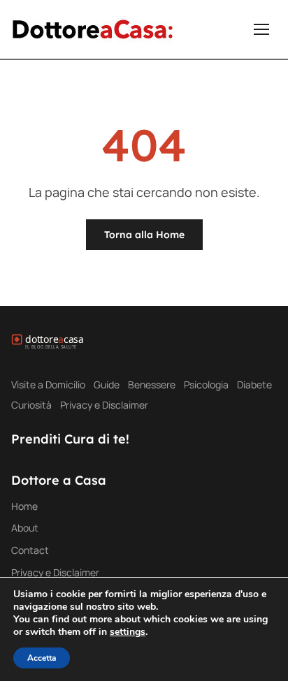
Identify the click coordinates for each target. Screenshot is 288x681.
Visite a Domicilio (48, 384)
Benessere (151, 384)
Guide (107, 384)
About (24, 527)
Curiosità (31, 404)
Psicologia (206, 384)
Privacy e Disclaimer (104, 404)
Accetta (41, 658)
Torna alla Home (144, 234)
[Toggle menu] (261, 29)
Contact (30, 550)
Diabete (254, 384)
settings (127, 632)
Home (24, 506)
